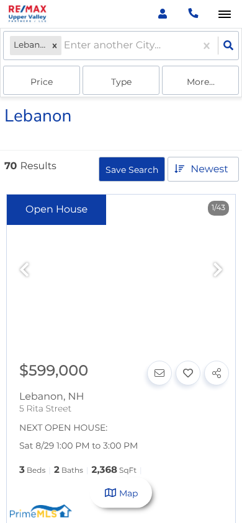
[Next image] (217, 270)
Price (41, 81)
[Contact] (159, 373)
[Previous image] (24, 270)
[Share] (216, 373)
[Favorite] (188, 373)
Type (121, 81)
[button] (54, 45)
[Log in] (162, 14)
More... (201, 81)
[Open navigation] (224, 15)
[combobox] (65, 46)
